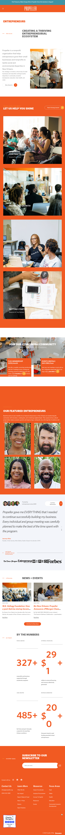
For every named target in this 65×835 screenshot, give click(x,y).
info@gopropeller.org (7, 790)
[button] (8, 85)
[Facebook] (21, 780)
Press (6, 602)
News (3, 602)
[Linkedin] (17, 780)
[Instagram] (13, 780)
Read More (5, 617)
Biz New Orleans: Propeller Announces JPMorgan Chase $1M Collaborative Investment (15, 609)
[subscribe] (60, 765)
